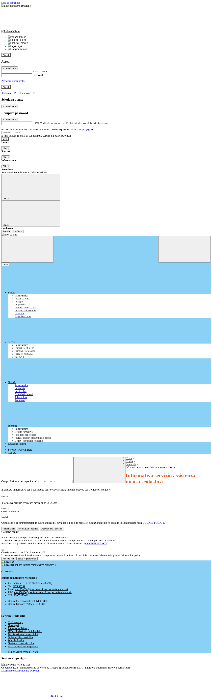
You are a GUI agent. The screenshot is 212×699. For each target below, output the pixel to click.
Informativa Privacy (18, 628)
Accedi (6, 55)
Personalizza (9, 528)
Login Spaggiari (86, 129)
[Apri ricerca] (184, 249)
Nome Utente (40, 71)
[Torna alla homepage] (106, 234)
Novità (129, 461)
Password (38, 75)
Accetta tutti (51, 528)
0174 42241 (19, 586)
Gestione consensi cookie (21, 643)
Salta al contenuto (10, 2)
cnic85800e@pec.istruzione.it (43, 592)
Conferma (17, 231)
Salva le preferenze (27, 558)
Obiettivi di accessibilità (20, 637)
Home (129, 458)
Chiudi (6, 148)
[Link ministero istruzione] (16, 5)
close (5, 264)
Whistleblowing (16, 640)
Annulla (6, 231)
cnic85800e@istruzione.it (41, 589)
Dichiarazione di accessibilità (23, 634)
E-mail (36, 122)
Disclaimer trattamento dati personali (20, 670)
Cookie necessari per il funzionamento (21, 552)
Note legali (13, 625)
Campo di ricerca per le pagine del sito (21, 481)
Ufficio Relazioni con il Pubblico (25, 631)
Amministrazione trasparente (23, 646)
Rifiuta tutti (28, 528)
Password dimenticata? (13, 81)
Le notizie (131, 464)
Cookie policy (15, 622)
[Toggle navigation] (27, 249)
